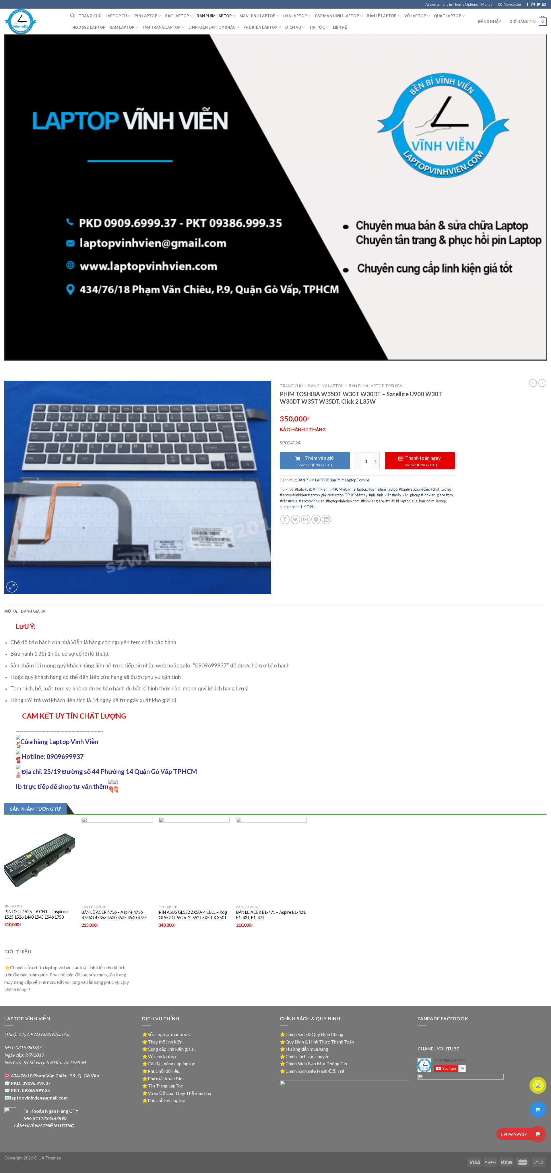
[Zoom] (12, 587)
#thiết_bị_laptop (397, 501)
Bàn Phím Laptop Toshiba (375, 386)
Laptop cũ (116, 15)
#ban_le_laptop (355, 489)
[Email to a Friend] (306, 519)
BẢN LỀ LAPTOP (381, 15)
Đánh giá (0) (33, 611)
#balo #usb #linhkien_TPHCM (318, 489)
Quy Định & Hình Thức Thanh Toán (320, 1041)
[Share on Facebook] (285, 519)
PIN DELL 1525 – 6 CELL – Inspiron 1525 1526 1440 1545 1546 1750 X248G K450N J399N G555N (36, 917)
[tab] (10, 611)
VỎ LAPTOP (415, 15)
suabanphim (290, 506)
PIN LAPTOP (146, 15)
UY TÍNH (308, 506)
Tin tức (317, 27)
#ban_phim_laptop (382, 489)
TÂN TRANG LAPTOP (161, 27)
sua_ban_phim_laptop (429, 501)
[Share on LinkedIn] (326, 519)
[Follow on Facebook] (527, 5)
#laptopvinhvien (312, 501)
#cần (425, 489)
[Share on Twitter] (295, 519)
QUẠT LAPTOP (447, 15)
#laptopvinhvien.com (343, 501)
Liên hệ (340, 27)
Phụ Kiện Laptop (260, 27)
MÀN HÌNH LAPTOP (258, 15)
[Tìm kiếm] (72, 15)
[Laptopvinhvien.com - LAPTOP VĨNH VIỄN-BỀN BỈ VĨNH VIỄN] (33, 21)
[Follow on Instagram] (533, 5)
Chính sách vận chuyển (307, 1056)
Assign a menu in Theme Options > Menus (458, 4)
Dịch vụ (293, 27)
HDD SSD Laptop (89, 27)
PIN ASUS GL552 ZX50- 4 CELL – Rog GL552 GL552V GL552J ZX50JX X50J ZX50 (193, 917)
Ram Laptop (122, 27)
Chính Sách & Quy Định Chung (315, 1034)
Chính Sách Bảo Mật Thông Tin (316, 1063)
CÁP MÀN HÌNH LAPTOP (337, 15)
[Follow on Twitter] (538, 5)
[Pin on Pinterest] (316, 519)
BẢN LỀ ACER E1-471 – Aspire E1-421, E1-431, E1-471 (271, 915)
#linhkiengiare (372, 501)
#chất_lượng (440, 489)
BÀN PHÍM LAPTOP (214, 15)
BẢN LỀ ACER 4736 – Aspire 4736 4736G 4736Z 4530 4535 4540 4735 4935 (114, 917)
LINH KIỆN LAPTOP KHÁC (212, 27)
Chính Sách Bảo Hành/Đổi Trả (315, 1071)
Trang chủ (90, 15)
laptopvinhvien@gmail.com (39, 1097)
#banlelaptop (409, 489)
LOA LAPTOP (295, 15)
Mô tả (10, 611)
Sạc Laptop (177, 15)
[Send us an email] (544, 5)
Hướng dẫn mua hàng (307, 1049)
